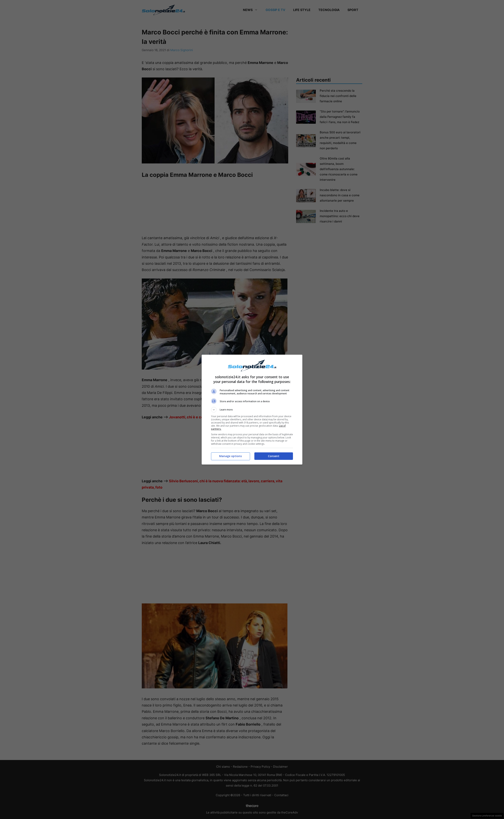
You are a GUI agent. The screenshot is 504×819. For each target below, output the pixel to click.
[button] (252, 409)
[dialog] (252, 410)
